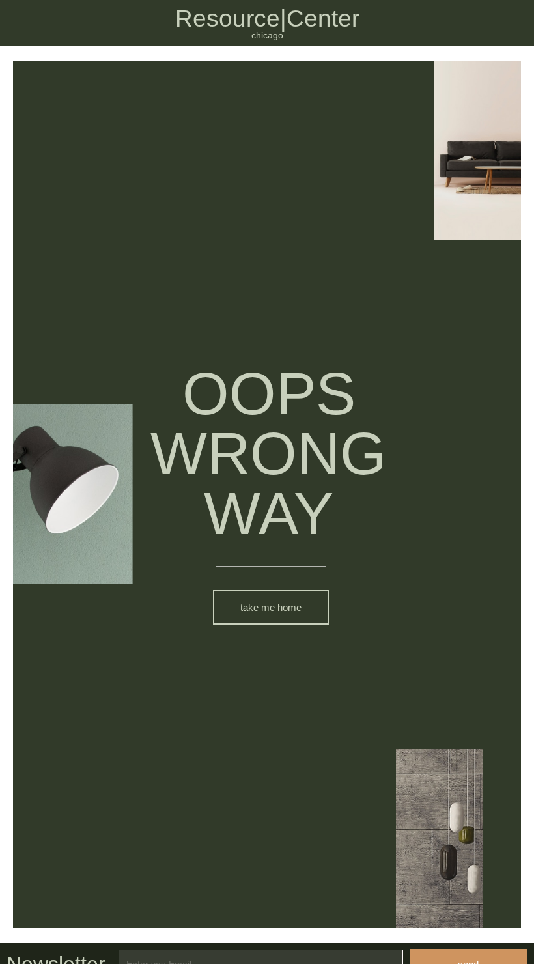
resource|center (267, 18)
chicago (267, 35)
